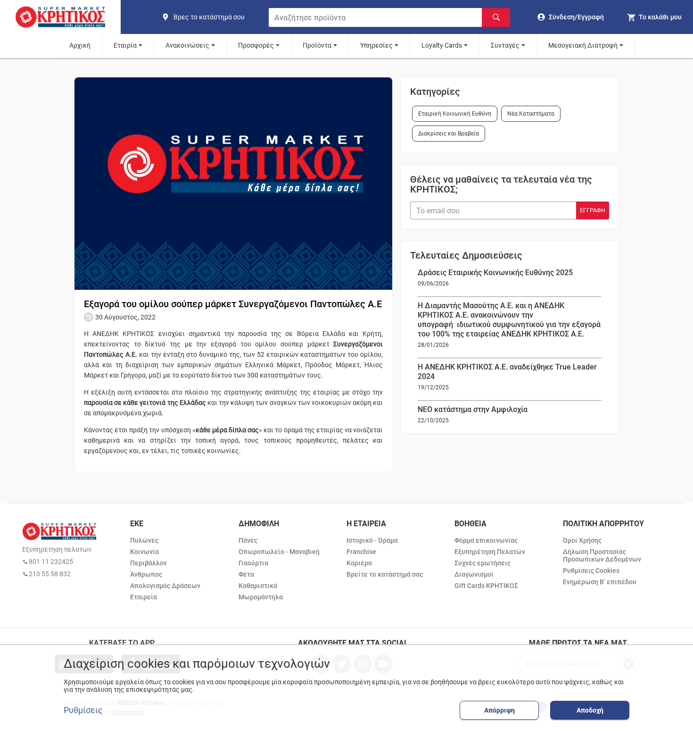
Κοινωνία (144, 551)
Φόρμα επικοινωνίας (486, 540)
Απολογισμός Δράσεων (165, 585)
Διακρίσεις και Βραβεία (448, 133)
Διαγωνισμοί (474, 574)
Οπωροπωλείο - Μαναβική (279, 551)
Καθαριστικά (258, 585)
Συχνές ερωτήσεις (482, 563)
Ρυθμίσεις (83, 710)
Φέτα (246, 574)
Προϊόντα (317, 45)
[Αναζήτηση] (496, 17)
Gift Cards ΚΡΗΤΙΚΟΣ (486, 585)
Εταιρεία (143, 597)
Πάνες (248, 540)
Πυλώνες (144, 540)
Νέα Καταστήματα (530, 113)
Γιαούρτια (253, 563)
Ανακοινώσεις (187, 45)
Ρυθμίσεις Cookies (591, 570)
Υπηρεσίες (376, 45)
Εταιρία (125, 45)
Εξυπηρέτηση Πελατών (489, 551)
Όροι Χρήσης (582, 540)
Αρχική (80, 45)
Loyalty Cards (441, 45)
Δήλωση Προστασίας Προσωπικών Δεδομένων (602, 555)
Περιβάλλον (148, 563)
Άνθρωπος (146, 574)
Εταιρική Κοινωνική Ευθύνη (454, 113)
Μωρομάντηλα (261, 597)
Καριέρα (359, 563)
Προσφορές (256, 45)
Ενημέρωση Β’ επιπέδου (599, 582)
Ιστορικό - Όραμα (372, 540)
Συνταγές (505, 45)
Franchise (361, 551)
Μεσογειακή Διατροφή (583, 45)
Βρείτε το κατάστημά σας (384, 574)
